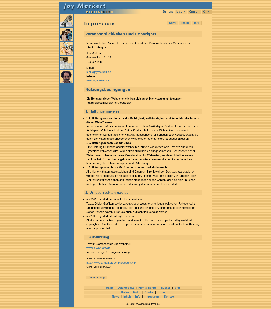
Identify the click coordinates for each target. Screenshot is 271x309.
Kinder (194, 11)
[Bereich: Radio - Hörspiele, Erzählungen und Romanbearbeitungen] (66, 26)
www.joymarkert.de (97, 80)
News (172, 22)
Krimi (207, 11)
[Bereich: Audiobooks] (66, 40)
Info (196, 22)
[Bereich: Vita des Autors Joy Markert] (66, 82)
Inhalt (185, 22)
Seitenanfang (96, 277)
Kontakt (169, 296)
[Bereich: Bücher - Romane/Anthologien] (66, 68)
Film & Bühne (147, 287)
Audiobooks (126, 287)
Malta (181, 11)
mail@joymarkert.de (98, 72)
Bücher (165, 287)
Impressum (152, 296)
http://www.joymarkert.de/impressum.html (111, 262)
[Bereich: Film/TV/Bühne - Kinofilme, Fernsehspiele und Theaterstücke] (66, 54)
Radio (110, 287)
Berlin (168, 11)
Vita (177, 287)
